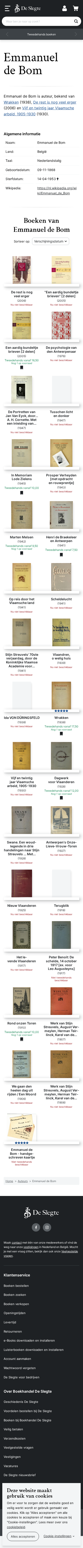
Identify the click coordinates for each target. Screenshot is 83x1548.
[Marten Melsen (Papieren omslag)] (22, 553)
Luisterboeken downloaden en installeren (34, 1350)
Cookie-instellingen (57, 1536)
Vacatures (11, 1466)
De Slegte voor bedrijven (21, 1377)
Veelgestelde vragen (18, 1447)
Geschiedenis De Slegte (21, 1402)
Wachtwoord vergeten (20, 1368)
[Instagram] (47, 1227)
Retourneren (13, 1331)
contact (17, 1242)
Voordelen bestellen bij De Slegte (28, 1411)
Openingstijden (15, 1313)
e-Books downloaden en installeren (29, 1340)
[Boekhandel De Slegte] (28, 8)
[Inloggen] (64, 8)
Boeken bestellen (16, 1285)
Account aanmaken (17, 1359)
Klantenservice (17, 1275)
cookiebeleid (16, 1527)
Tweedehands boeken (41, 34)
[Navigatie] (7, 8)
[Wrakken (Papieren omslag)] (61, 734)
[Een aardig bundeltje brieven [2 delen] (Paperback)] (22, 367)
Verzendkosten (15, 1438)
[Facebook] (36, 1227)
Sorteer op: (22, 241)
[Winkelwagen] (75, 8)
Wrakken (11, 102)
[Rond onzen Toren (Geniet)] (22, 1039)
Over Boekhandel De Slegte (28, 1391)
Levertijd (10, 1322)
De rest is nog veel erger (54, 102)
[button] (7, 34)
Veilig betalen (13, 1429)
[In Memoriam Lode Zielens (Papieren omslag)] (22, 493)
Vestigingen (12, 1457)
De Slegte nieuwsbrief (20, 1475)
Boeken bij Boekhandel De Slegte (27, 1420)
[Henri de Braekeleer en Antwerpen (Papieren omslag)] (61, 555)
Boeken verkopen (16, 1304)
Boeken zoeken (15, 1295)
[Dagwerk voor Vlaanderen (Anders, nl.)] (61, 798)
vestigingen (31, 1247)
